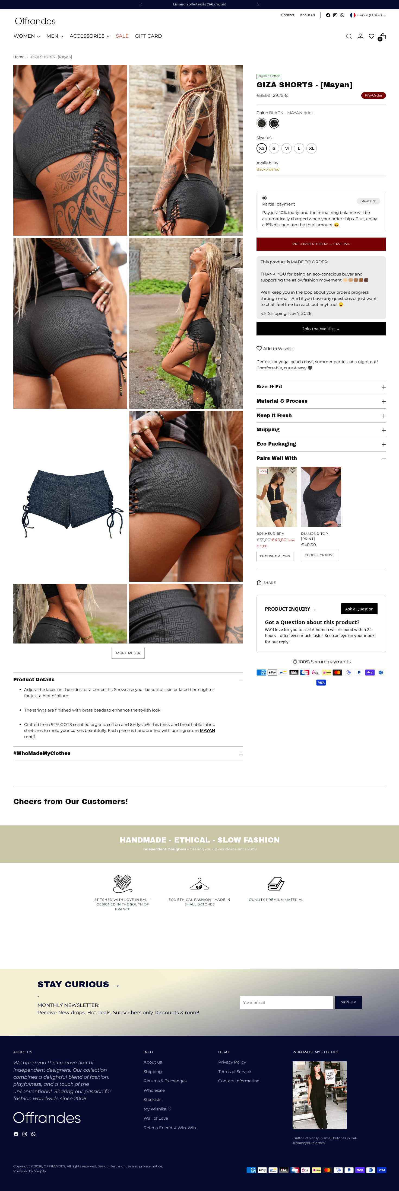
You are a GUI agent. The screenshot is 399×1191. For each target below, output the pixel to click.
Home (18, 57)
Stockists (152, 1099)
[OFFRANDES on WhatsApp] (342, 15)
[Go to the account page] (360, 36)
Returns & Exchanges (165, 1080)
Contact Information (238, 1080)
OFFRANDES (54, 1166)
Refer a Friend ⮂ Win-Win (170, 1127)
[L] (299, 148)
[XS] (261, 148)
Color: (284, 112)
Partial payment (278, 203)
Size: (264, 137)
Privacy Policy (232, 1062)
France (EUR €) (369, 15)
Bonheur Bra (270, 534)
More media (128, 653)
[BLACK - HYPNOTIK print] (261, 123)
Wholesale (154, 1090)
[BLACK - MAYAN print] (274, 123)
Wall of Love (156, 1118)
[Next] (258, 4)
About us (153, 1062)
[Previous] (141, 4)
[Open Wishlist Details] (371, 36)
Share (270, 583)
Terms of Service (234, 1071)
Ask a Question (359, 608)
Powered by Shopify (29, 1171)
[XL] (311, 148)
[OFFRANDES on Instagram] (335, 15)
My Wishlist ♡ (157, 1109)
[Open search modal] (349, 36)
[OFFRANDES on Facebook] (328, 15)
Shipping (153, 1071)
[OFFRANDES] (35, 21)
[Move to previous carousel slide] (368, 950)
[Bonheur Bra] (276, 497)
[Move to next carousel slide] (381, 950)
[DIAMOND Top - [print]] (321, 497)
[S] (274, 148)
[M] (286, 148)
